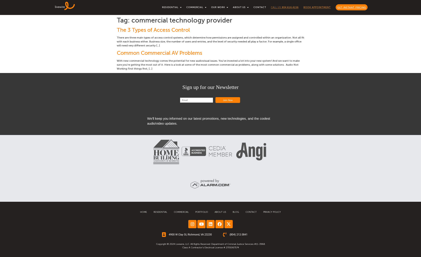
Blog (236, 212)
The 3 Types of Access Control (153, 30)
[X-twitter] (228, 224)
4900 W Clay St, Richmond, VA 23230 (190, 234)
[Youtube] (201, 224)
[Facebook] (219, 224)
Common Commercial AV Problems (159, 53)
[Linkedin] (210, 224)
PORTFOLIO (201, 212)
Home (143, 212)
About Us (239, 7)
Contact (259, 7)
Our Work (218, 7)
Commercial (194, 7)
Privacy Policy (272, 212)
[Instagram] (192, 224)
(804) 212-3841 (239, 234)
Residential (170, 7)
